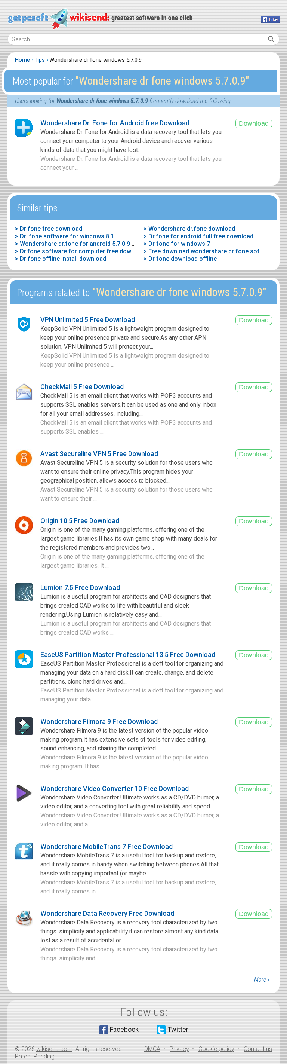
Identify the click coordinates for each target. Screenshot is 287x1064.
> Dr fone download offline (180, 258)
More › (261, 979)
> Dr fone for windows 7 (177, 243)
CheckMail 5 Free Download (82, 387)
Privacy (179, 1048)
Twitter (177, 1029)
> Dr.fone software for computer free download (80, 251)
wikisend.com (54, 1048)
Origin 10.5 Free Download (79, 521)
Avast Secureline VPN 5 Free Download (99, 454)
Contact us (258, 1048)
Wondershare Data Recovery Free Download (107, 913)
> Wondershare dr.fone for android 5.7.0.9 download (86, 243)
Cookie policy (216, 1048)
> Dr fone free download (48, 228)
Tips (39, 59)
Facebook (124, 1029)
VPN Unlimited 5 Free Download (87, 320)
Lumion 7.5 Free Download (80, 587)
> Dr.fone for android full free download (198, 236)
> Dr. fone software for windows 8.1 (64, 236)
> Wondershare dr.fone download (189, 228)
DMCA (152, 1048)
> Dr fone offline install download (60, 258)
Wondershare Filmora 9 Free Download (99, 721)
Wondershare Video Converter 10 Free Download (114, 788)
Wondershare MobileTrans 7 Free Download (106, 846)
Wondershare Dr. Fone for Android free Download (114, 123)
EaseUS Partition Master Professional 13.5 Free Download (127, 654)
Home (22, 59)
